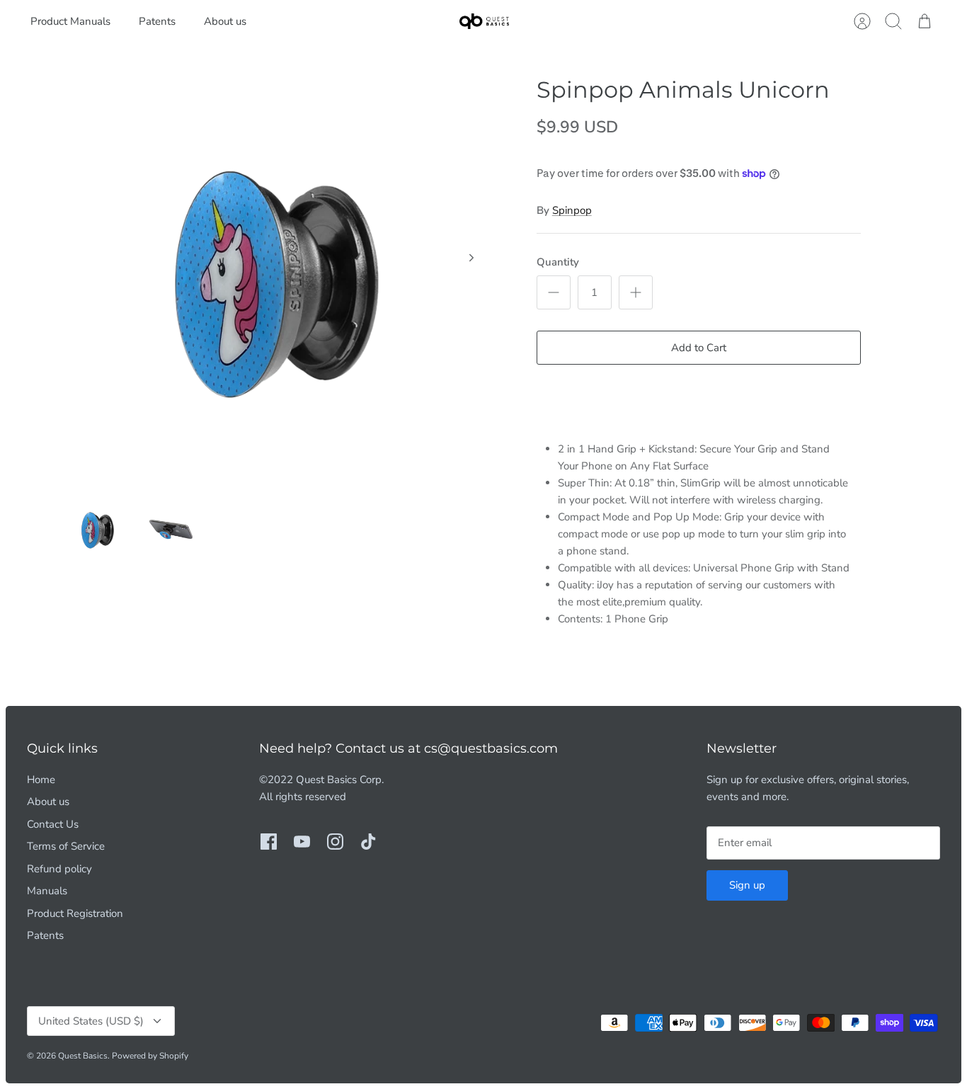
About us (225, 21)
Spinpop (572, 210)
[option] (279, 273)
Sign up (747, 885)
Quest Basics (83, 1055)
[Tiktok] (368, 841)
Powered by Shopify (150, 1055)
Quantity (558, 262)
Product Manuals (70, 21)
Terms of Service (66, 846)
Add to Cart (698, 348)
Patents (157, 21)
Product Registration (75, 913)
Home (41, 779)
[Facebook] (268, 841)
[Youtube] (302, 841)
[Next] (471, 257)
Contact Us (53, 824)
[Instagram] (335, 841)
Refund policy (59, 869)
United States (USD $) (91, 1021)
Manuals (47, 891)
